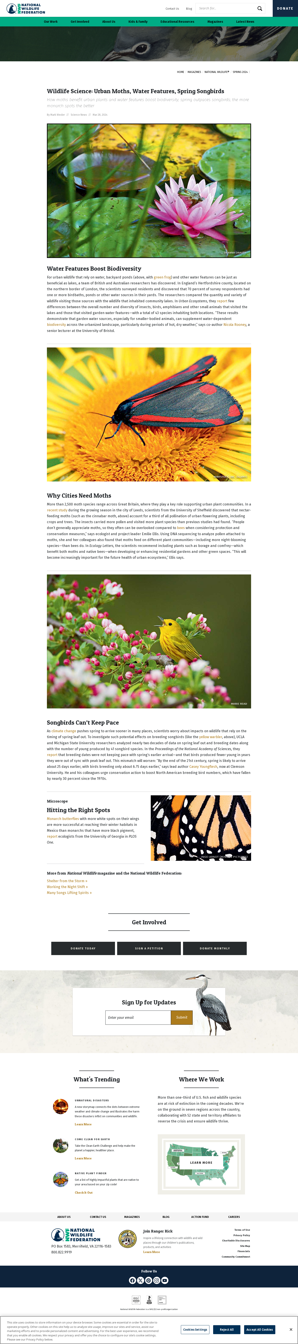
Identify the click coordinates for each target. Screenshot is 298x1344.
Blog (189, 8)
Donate (285, 8)
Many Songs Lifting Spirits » (69, 893)
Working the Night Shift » (67, 887)
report (222, 301)
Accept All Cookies (260, 1330)
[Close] (291, 1329)
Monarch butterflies (63, 819)
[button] (182, 1018)
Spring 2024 (240, 72)
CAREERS (234, 1217)
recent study (57, 510)
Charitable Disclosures (236, 1240)
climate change (63, 731)
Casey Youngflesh (203, 767)
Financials (244, 1251)
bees (181, 528)
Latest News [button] (245, 22)
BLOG (166, 1217)
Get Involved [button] (80, 22)
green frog (162, 277)
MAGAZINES (132, 1217)
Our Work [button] (51, 22)
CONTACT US (98, 1217)
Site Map (245, 1246)
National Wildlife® (217, 72)
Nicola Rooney (234, 325)
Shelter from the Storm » (67, 881)
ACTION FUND (200, 1217)
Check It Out (84, 1192)
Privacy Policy (241, 1235)
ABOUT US (64, 1217)
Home (180, 72)
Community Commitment (236, 1256)
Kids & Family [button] (137, 22)
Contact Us (172, 8)
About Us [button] (108, 22)
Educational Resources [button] (177, 22)
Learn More (83, 1124)
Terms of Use (242, 1230)
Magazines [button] (215, 22)
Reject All (227, 1330)
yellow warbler (210, 737)
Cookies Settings (195, 1330)
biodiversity (56, 325)
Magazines (194, 72)
